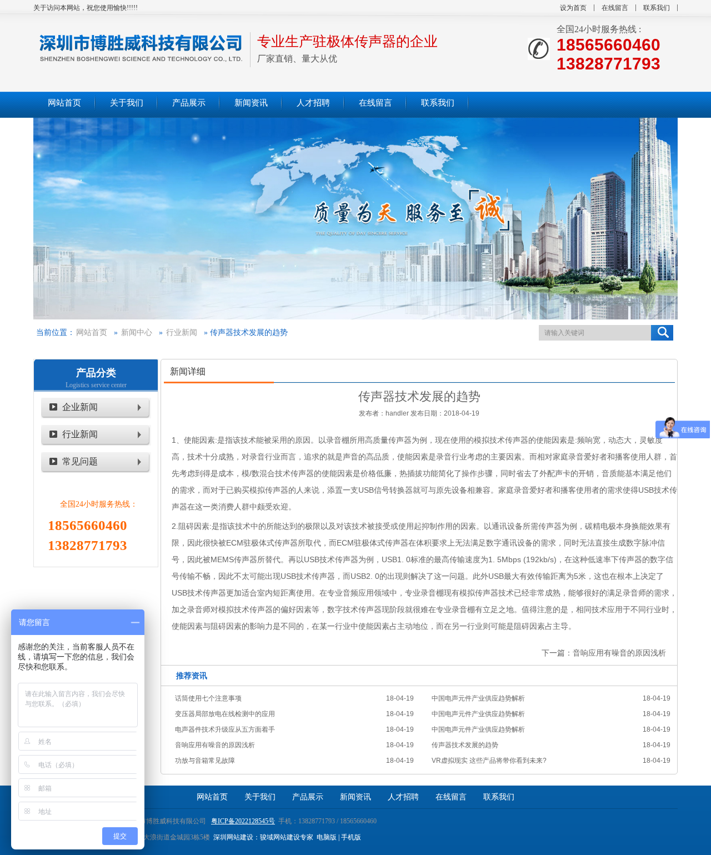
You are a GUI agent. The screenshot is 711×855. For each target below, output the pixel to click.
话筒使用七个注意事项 (208, 698)
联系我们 (656, 8)
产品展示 (307, 797)
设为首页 (573, 8)
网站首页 (91, 332)
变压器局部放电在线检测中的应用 (225, 714)
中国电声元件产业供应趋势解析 (478, 698)
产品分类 (96, 372)
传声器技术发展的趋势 (465, 745)
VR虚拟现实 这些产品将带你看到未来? (489, 760)
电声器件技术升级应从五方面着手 (225, 729)
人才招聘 (403, 797)
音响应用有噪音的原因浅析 (619, 652)
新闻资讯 (355, 797)
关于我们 (260, 797)
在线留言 (615, 8)
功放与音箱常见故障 (205, 760)
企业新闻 (80, 407)
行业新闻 (181, 332)
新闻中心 (136, 332)
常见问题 (80, 461)
